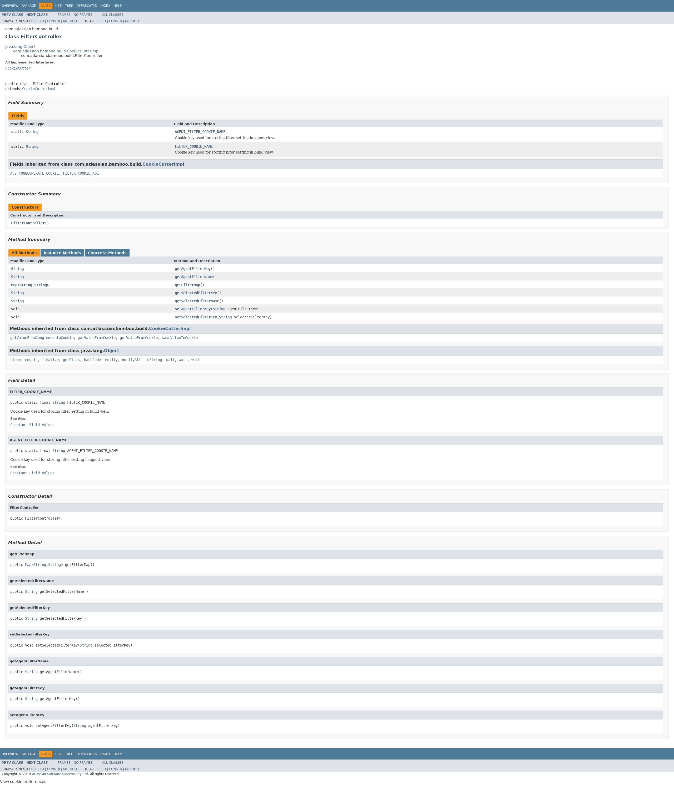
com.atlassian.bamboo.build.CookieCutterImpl (56, 51)
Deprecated (86, 6)
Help (117, 6)
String (32, 132)
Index (105, 6)
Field (39, 21)
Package (29, 6)
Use (58, 6)
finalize (50, 360)
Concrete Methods (107, 253)
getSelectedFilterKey (196, 293)
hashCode (92, 360)
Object (111, 350)
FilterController (28, 223)
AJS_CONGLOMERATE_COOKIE (34, 173)
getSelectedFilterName (197, 301)
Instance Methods (62, 253)
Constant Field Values (32, 425)
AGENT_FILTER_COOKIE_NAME (200, 132)
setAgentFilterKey (193, 309)
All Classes (112, 15)
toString (153, 360)
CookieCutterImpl (39, 89)
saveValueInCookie (180, 338)
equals (31, 360)
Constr (53, 21)
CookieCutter (18, 68)
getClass (71, 360)
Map (14, 285)
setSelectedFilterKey (196, 317)
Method (70, 21)
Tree (69, 6)
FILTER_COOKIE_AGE (81, 173)
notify (111, 360)
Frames (64, 15)
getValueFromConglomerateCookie (41, 338)
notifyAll (131, 360)
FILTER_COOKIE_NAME (194, 146)
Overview (10, 6)
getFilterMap (187, 285)
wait (170, 360)
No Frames (83, 15)
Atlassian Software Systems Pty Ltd (60, 774)
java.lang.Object (20, 47)
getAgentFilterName (194, 277)
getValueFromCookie (97, 338)
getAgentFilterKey (193, 269)
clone (15, 360)
